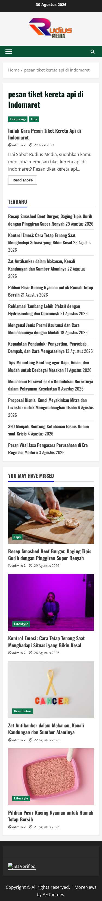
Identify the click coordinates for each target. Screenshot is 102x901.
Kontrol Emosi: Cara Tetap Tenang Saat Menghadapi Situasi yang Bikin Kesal (46, 641)
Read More (25, 181)
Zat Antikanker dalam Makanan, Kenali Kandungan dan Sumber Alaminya (46, 729)
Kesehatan (22, 711)
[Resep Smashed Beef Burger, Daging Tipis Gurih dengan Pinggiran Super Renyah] (51, 515)
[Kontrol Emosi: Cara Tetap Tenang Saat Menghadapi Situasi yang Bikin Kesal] (51, 602)
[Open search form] (93, 51)
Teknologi (18, 119)
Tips (33, 119)
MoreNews (86, 887)
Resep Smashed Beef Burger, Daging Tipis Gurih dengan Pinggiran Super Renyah (49, 554)
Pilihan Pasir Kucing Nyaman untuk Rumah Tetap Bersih (50, 816)
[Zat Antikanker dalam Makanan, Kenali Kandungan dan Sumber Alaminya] (51, 689)
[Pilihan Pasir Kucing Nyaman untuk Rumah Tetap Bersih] (51, 776)
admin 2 (19, 145)
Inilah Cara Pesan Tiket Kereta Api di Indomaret (44, 134)
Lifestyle (21, 624)
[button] (8, 51)
